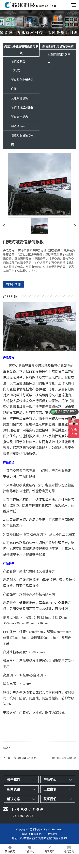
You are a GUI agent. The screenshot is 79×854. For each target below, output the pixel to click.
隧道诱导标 (18, 126)
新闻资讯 (49, 851)
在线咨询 (13, 284)
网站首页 (10, 851)
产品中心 (29, 851)
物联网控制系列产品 (59, 58)
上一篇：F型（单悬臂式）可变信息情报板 (21, 757)
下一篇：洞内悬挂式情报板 (61, 757)
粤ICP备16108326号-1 (34, 833)
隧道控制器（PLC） (18, 65)
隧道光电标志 (19, 116)
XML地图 (52, 833)
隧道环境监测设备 (22, 107)
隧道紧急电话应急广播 (22, 84)
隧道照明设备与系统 (22, 139)
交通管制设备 (19, 98)
